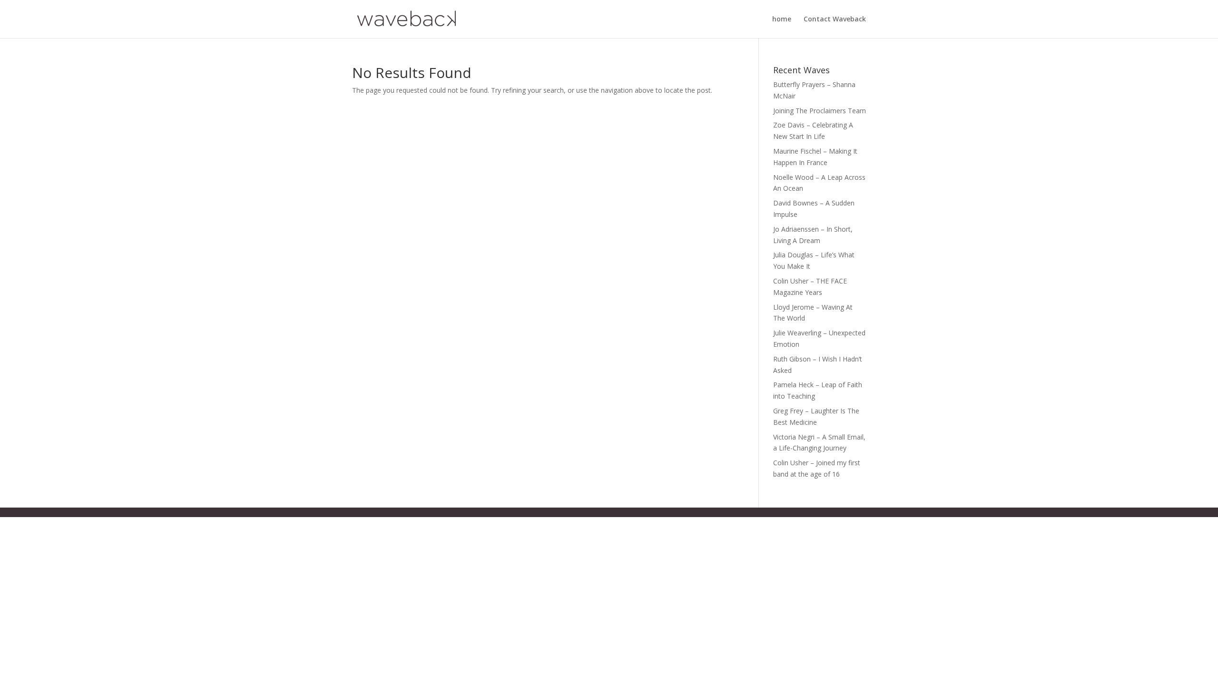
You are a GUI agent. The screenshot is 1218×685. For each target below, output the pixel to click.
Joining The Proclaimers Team (819, 110)
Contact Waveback (835, 19)
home (781, 19)
